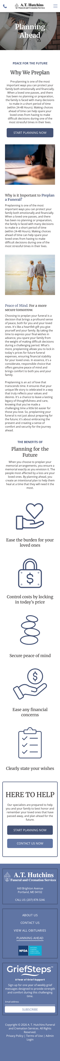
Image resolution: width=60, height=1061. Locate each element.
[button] (55, 6)
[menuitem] (30, 915)
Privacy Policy (14, 1036)
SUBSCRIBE (30, 1009)
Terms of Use (34, 1036)
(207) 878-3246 (36, 900)
